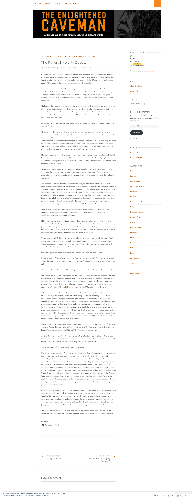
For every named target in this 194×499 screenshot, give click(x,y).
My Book (133, 233)
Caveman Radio (135, 181)
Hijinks (132, 222)
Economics (134, 191)
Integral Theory (135, 227)
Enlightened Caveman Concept (141, 207)
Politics (132, 253)
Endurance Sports (136, 202)
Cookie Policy (46, 495)
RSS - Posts (134, 152)
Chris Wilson (65, 68)
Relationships (134, 258)
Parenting (133, 243)
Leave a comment (83, 68)
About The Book (52, 3)
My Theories (134, 238)
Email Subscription (140, 112)
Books (132, 171)
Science (132, 263)
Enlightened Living (74, 56)
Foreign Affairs (135, 217)
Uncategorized (135, 274)
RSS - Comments (136, 157)
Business (133, 176)
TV (131, 268)
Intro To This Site (72, 3)
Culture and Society (51, 56)
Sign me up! (136, 132)
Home (39, 3)
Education (133, 197)
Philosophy (92, 56)
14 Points (68, 287)
